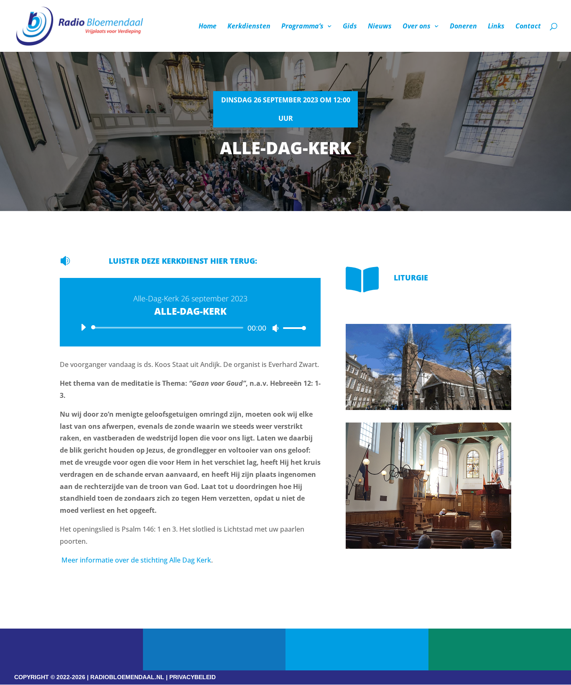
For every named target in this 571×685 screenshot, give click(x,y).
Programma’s (302, 27)
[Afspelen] (83, 327)
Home (208, 27)
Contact (528, 27)
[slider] (292, 328)
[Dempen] (275, 328)
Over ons (417, 27)
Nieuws (380, 27)
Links (496, 27)
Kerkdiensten (248, 27)
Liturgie (411, 277)
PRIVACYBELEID (192, 677)
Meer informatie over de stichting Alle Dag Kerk (136, 560)
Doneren (463, 27)
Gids (350, 27)
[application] (190, 327)
